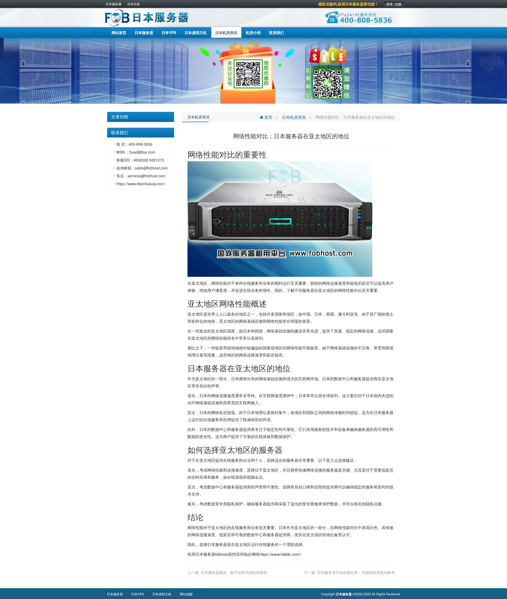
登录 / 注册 (393, 4)
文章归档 (119, 117)
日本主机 (133, 4)
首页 (267, 117)
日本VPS (137, 594)
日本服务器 (113, 4)
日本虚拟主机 (161, 594)
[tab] (140, 117)
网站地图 (186, 594)
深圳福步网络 (248, 554)
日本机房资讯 (198, 117)
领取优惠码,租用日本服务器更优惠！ (348, 4)
